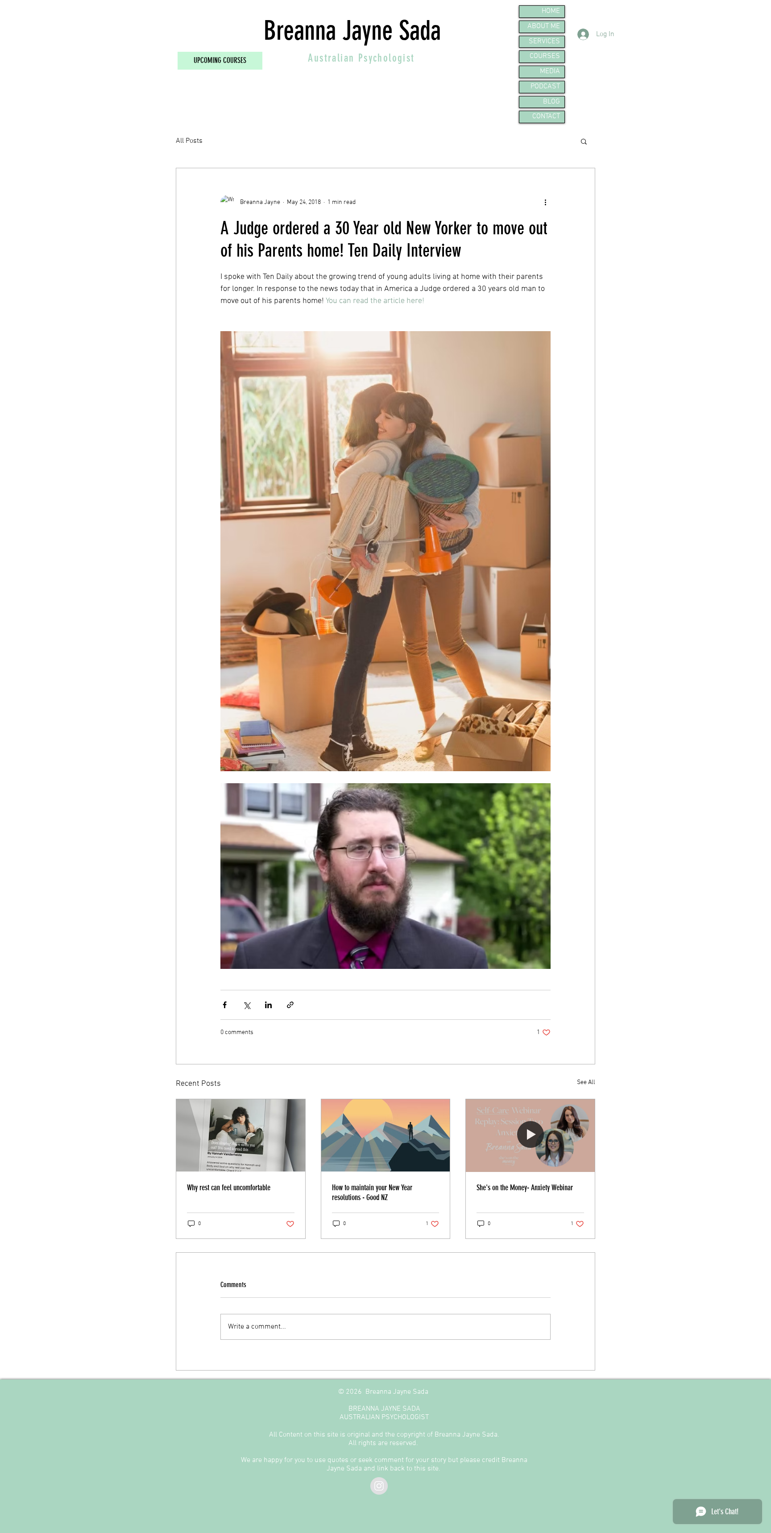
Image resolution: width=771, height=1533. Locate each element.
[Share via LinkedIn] (268, 1005)
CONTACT (546, 116)
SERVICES (544, 41)
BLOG (551, 101)
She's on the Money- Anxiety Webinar (525, 1187)
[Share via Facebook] (224, 1005)
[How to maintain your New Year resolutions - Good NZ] (385, 1135)
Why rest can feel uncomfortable (228, 1187)
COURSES (545, 56)
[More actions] (545, 202)
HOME (551, 11)
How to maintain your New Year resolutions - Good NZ (372, 1192)
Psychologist (386, 58)
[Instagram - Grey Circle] (379, 1486)
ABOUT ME (543, 26)
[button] (584, 141)
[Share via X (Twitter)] (246, 1005)
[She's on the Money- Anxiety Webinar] (530, 1135)
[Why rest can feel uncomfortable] (240, 1135)
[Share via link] (290, 1005)
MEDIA (550, 71)
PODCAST (545, 86)
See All (586, 1082)
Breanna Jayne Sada (352, 30)
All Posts (189, 141)
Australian (333, 58)
